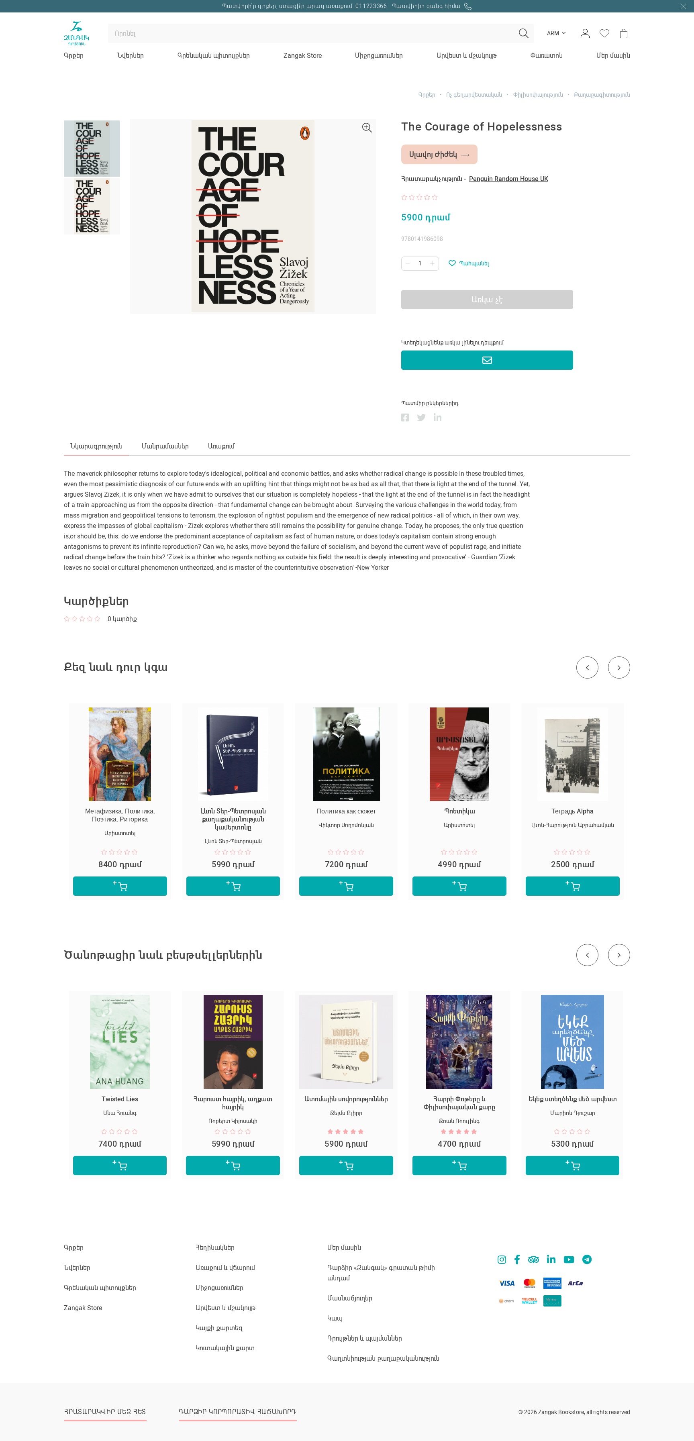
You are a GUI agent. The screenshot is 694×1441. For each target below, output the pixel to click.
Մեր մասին (613, 55)
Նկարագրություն (96, 446)
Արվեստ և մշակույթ (467, 55)
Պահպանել (474, 263)
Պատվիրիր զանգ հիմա (427, 6)
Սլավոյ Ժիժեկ (433, 154)
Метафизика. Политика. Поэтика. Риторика (120, 815)
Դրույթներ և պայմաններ (364, 1338)
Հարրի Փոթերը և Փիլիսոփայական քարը (459, 1103)
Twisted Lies (120, 1099)
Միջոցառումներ (379, 55)
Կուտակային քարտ (225, 1348)
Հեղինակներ (215, 1247)
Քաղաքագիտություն (602, 95)
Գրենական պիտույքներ (214, 55)
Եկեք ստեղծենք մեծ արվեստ (573, 1099)
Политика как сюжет (346, 811)
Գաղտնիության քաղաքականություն (383, 1358)
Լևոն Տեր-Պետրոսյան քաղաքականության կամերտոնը (233, 819)
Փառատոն (547, 55)
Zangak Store (303, 55)
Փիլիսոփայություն (538, 95)
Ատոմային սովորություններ (346, 1099)
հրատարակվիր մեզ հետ (105, 1412)
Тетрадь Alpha (572, 811)
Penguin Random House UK (508, 179)
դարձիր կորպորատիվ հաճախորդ (237, 1412)
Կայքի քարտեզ (219, 1328)
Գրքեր (74, 55)
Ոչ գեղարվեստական (474, 95)
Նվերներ (130, 55)
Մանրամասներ (165, 446)
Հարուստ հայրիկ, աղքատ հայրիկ (233, 1103)
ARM (553, 33)
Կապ (335, 1318)
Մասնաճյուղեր (349, 1298)
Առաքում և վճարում (225, 1268)
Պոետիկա (459, 811)
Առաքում (221, 446)
